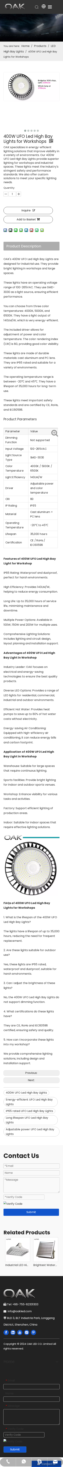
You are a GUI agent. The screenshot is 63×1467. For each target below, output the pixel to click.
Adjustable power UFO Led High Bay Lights (30, 1131)
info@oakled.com (20, 1311)
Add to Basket (26, 219)
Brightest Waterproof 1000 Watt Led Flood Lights (45, 1265)
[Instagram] (26, 1332)
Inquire (26, 210)
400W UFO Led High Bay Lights (26, 1093)
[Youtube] (19, 1332)
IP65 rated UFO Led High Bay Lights (29, 1111)
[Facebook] (6, 1332)
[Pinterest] (33, 1332)
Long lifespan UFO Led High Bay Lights (27, 1120)
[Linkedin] (13, 1332)
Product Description (23, 246)
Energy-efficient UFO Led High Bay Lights (29, 1102)
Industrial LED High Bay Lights (17, 1265)
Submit (31, 1212)
